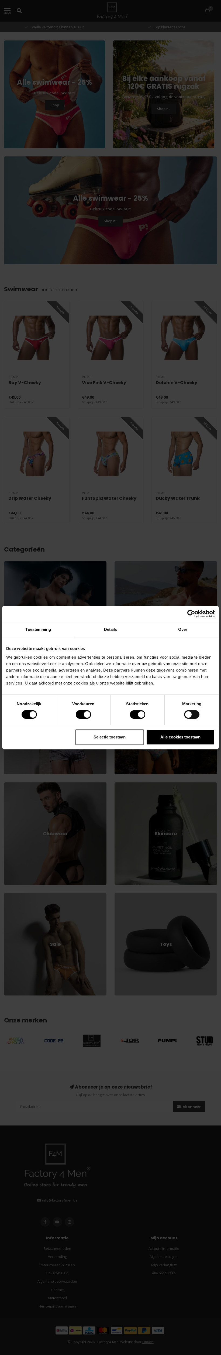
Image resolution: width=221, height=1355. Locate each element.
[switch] (79, 714)
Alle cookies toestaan (180, 737)
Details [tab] (110, 629)
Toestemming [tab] (38, 629)
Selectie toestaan (110, 737)
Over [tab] (182, 629)
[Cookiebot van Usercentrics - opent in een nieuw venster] (191, 614)
